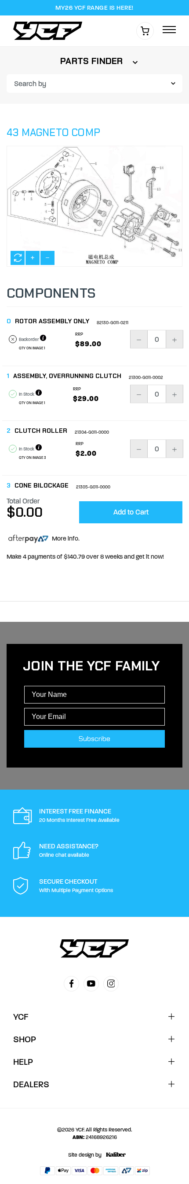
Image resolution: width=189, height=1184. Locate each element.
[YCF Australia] (50, 30)
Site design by (85, 1155)
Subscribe (94, 738)
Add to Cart (131, 512)
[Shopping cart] (145, 31)
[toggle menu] (169, 30)
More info (64, 538)
